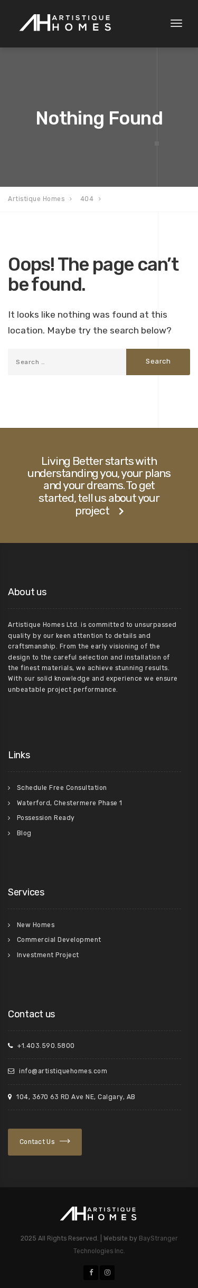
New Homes (36, 925)
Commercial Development (59, 939)
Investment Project (48, 955)
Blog (24, 833)
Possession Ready (46, 818)
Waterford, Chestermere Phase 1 (69, 803)
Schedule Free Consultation (62, 787)
